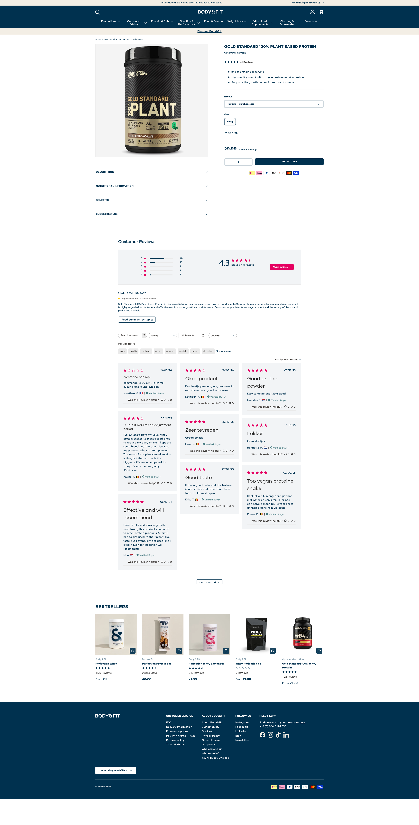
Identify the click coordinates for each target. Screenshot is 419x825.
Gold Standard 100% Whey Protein (299, 665)
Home (98, 39)
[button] (321, 11)
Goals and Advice (133, 22)
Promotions (108, 21)
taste (122, 351)
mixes (195, 351)
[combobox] (163, 335)
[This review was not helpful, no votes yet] (168, 400)
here (302, 722)
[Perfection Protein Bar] (162, 634)
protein (183, 351)
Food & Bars (211, 21)
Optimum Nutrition (235, 52)
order (158, 351)
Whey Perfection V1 (248, 664)
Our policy (208, 744)
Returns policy (175, 740)
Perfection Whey (106, 664)
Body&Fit (106, 786)
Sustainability (210, 727)
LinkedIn (240, 731)
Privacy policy (211, 736)
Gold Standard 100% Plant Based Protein (123, 39)
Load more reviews (209, 582)
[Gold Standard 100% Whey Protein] (303, 634)
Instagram (242, 722)
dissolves (208, 351)
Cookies (207, 731)
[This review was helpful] (162, 483)
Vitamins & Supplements (260, 22)
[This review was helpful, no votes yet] (162, 400)
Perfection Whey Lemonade (206, 664)
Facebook (241, 727)
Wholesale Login (212, 749)
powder (170, 351)
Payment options (177, 731)
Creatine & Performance (186, 22)
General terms (211, 740)
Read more (130, 470)
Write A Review (281, 267)
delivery (146, 351)
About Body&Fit (212, 722)
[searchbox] (129, 335)
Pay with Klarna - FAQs (180, 736)
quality (133, 351)
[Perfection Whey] (116, 634)
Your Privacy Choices (215, 758)
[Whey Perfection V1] (256, 634)
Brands (309, 21)
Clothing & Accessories (287, 22)
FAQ (168, 722)
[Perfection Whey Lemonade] (209, 634)
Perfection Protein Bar (156, 664)
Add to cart (289, 161)
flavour (228, 96)
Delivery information (179, 727)
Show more (223, 351)
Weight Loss (235, 21)
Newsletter (242, 740)
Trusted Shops (175, 744)
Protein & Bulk (160, 21)
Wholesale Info (211, 753)
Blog (238, 736)
